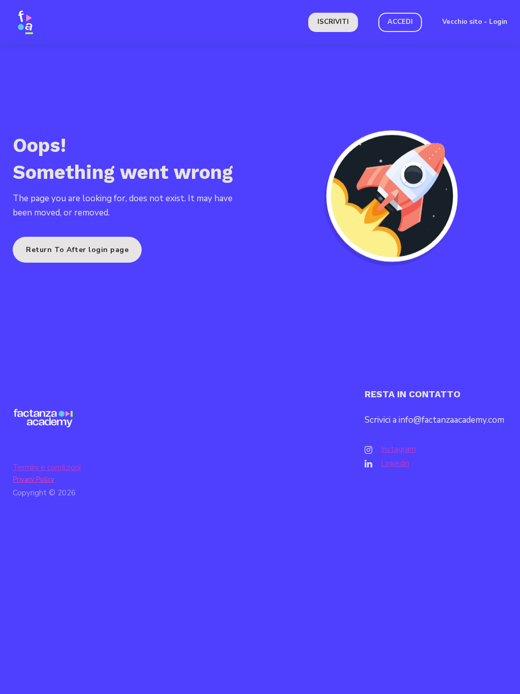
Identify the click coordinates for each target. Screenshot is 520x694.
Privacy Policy (33, 479)
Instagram (398, 449)
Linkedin (395, 463)
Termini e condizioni (47, 467)
